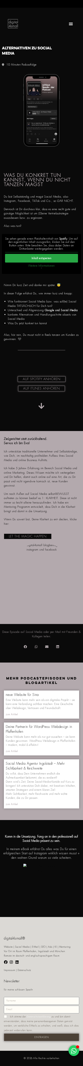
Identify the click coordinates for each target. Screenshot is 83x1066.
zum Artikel (12, 714)
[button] (71, 23)
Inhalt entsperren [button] (42, 258)
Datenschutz (24, 970)
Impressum (9, 970)
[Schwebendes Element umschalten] (74, 1050)
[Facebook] (6, 962)
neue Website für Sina (22, 695)
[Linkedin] (17, 962)
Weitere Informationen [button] (41, 265)
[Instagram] (11, 962)
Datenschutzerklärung (39, 1016)
